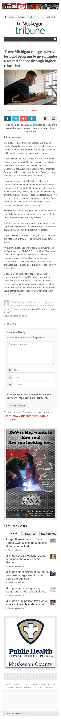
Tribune (10, 550)
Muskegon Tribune (19, 714)
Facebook (20, 17)
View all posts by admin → (17, 315)
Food (43, 684)
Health (51, 684)
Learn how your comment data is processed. (26, 417)
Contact (49, 688)
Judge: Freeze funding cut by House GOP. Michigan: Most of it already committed (26, 543)
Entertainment (15, 688)
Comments (48, 533)
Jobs (26, 684)
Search (52, 17)
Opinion (27, 688)
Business (17, 684)
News (8, 684)
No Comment (31, 110)
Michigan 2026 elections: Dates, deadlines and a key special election (25, 559)
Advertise (38, 688)
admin (8, 110)
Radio (10, 17)
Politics (34, 684)
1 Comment (19, 550)
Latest (12, 533)
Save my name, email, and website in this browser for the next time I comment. (29, 396)
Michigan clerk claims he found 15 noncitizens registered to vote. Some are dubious (27, 575)
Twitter (31, 17)
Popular (30, 533)
